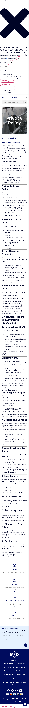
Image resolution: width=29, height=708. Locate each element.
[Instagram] (12, 690)
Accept (4, 81)
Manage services (8, 74)
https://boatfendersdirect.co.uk (10, 152)
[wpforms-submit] (25, 645)
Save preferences (7, 88)
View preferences (7, 84)
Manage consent (7, 706)
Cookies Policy (7, 90)
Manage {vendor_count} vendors (13, 76)
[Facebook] (8, 690)
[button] (14, 23)
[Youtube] (16, 690)
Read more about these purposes (13, 78)
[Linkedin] (20, 690)
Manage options (8, 73)
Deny (12, 81)
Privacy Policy (7, 92)
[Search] (25, 102)
